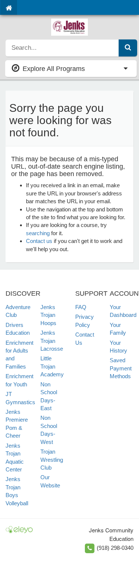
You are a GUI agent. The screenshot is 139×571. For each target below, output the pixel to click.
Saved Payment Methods (121, 368)
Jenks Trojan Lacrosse (51, 341)
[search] (62, 47)
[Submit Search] (128, 47)
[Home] (8, 7)
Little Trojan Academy (52, 366)
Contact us (39, 241)
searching (38, 233)
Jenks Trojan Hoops (48, 315)
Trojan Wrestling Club (51, 459)
